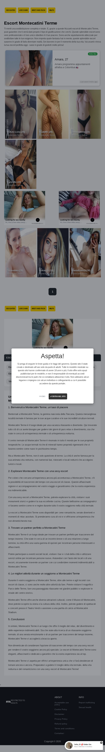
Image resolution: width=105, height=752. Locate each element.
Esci (43, 396)
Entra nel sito (58, 396)
